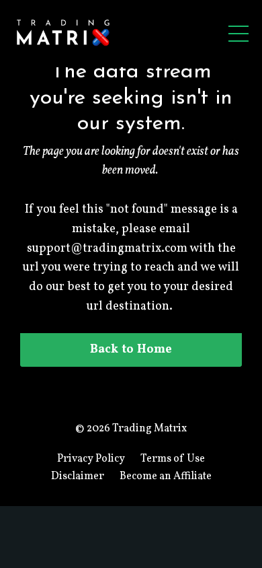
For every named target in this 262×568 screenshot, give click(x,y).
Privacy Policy (91, 459)
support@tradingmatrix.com (107, 248)
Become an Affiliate (166, 476)
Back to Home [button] (131, 349)
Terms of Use (172, 459)
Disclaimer (77, 476)
